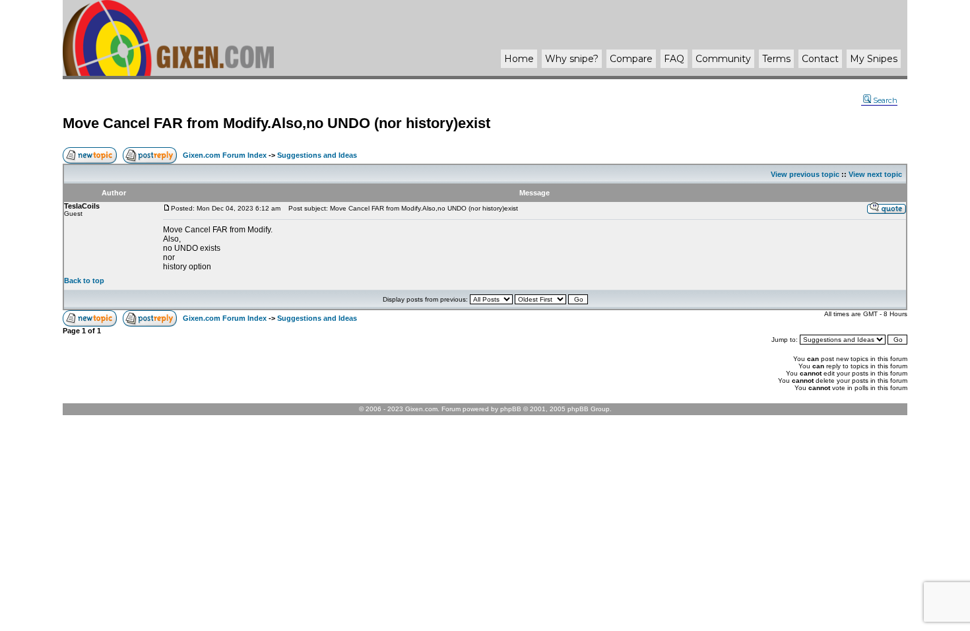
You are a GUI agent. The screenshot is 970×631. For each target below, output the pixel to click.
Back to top (84, 280)
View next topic (875, 174)
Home (519, 59)
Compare (631, 59)
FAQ (674, 59)
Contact (820, 59)
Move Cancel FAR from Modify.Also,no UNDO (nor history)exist (276, 123)
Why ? (571, 59)
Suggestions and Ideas (317, 155)
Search (885, 100)
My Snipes (873, 59)
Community (723, 59)
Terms (776, 59)
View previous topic (805, 174)
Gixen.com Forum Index (225, 155)
